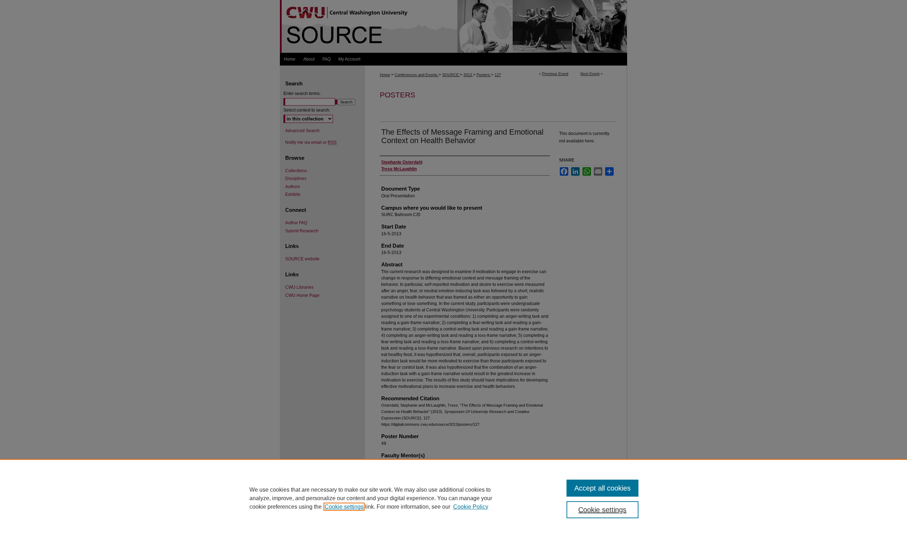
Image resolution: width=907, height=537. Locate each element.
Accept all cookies (602, 488)
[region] (453, 498)
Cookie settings (344, 507)
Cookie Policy (470, 507)
